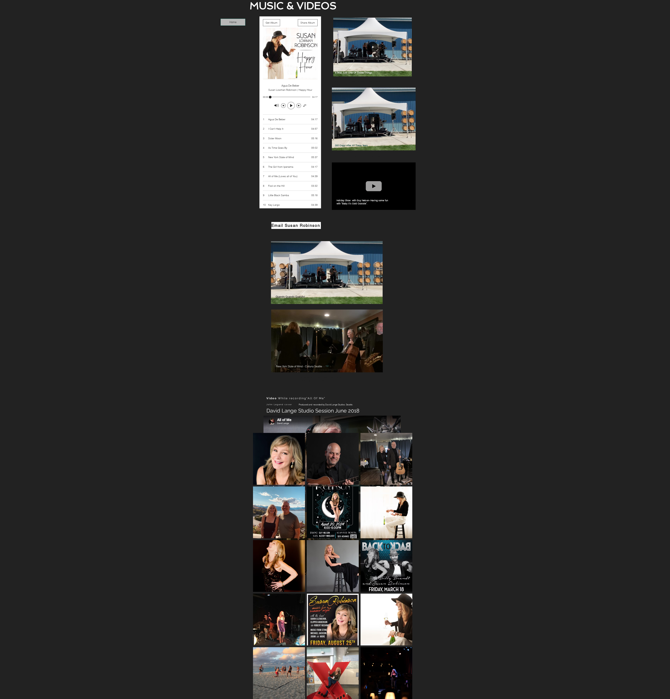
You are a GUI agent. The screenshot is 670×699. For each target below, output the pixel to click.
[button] (407, 72)
